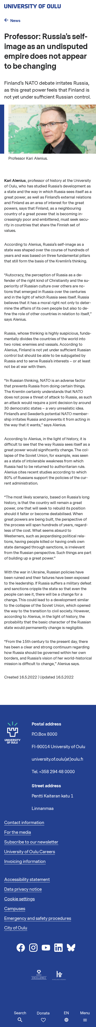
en (71, 1019)
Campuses (14, 909)
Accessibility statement (27, 880)
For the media (17, 832)
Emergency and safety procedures (37, 918)
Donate (43, 1013)
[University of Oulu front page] (43, 5)
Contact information (24, 823)
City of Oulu (15, 928)
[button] (85, 1016)
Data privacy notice (23, 889)
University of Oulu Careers (29, 852)
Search (20, 1013)
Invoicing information (25, 862)
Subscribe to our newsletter (31, 842)
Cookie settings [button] (19, 899)
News (15, 20)
